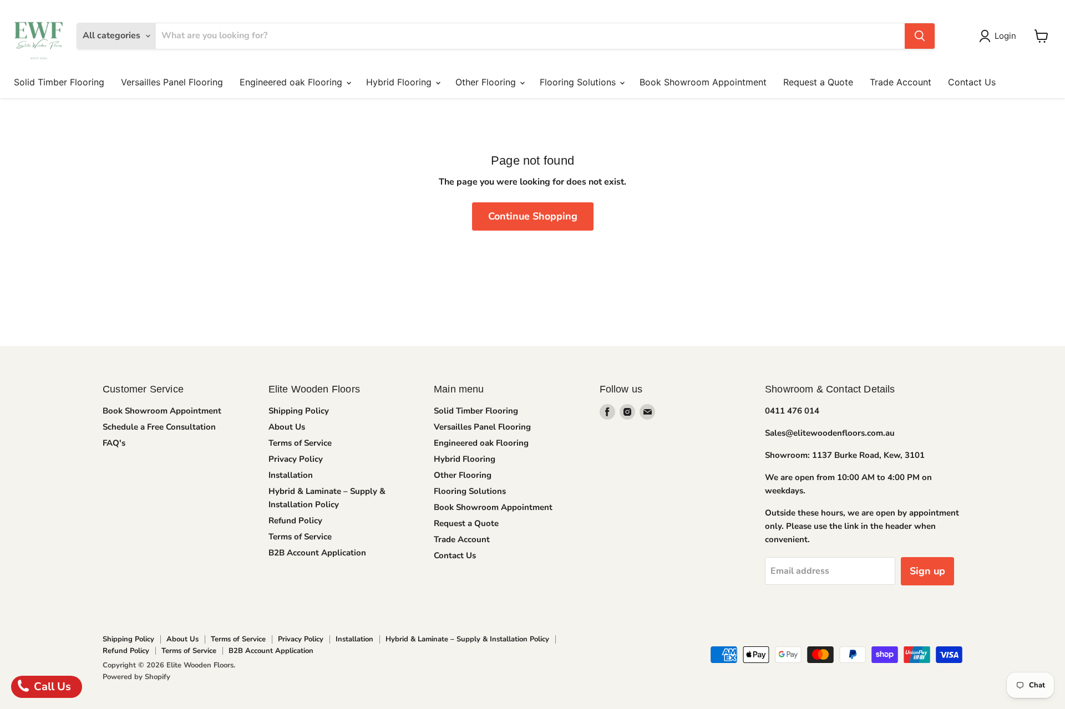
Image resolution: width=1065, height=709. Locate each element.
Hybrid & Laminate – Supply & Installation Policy (467, 639)
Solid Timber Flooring (59, 82)
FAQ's (114, 442)
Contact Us (972, 82)
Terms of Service (300, 442)
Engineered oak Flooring (292, 82)
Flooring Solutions (579, 82)
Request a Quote (818, 82)
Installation (290, 475)
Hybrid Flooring (400, 82)
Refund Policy (295, 520)
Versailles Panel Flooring (172, 82)
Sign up (927, 571)
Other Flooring (487, 82)
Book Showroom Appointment (703, 82)
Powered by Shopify (136, 677)
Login (1005, 35)
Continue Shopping (532, 216)
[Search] (920, 36)
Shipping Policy (298, 410)
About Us (286, 426)
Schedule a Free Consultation (159, 426)
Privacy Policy (295, 459)
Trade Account (900, 82)
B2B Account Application (317, 552)
